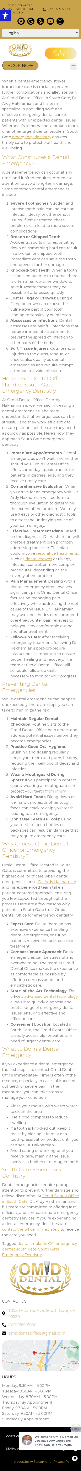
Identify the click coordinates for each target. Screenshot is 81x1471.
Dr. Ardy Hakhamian (56, 882)
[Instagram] (60, 21)
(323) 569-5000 (59, 9)
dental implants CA (35, 1243)
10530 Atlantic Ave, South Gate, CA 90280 (22, 9)
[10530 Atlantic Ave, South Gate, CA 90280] (3, 9)
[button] (5, 15)
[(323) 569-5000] (44, 9)
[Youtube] (50, 21)
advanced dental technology (50, 996)
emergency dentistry (31, 137)
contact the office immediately (31, 1229)
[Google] (30, 21)
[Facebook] (21, 21)
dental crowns (38, 559)
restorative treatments (56, 553)
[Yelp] (40, 21)
